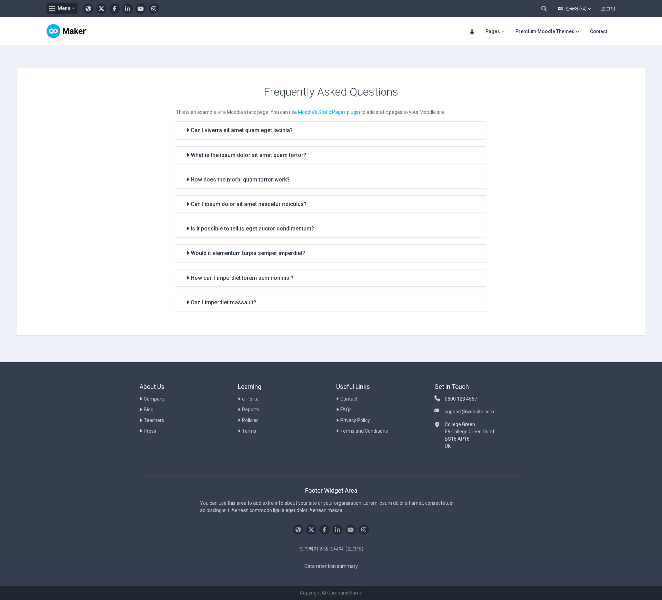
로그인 (608, 8)
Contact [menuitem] (598, 31)
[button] (62, 8)
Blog (148, 409)
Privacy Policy (355, 420)
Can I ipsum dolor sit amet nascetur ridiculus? (248, 204)
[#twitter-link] (101, 8)
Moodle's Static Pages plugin (329, 112)
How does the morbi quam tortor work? (239, 179)
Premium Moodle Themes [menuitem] (544, 31)
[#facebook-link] (114, 8)
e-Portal (251, 399)
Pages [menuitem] (492, 31)
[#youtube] (141, 8)
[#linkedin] (127, 8)
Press (150, 431)
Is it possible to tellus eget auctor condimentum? (251, 228)
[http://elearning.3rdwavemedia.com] (88, 8)
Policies (250, 420)
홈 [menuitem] (472, 31)
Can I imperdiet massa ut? (222, 302)
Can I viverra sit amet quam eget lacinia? (241, 130)
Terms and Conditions (364, 431)
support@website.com (469, 411)
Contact (349, 399)
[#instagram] (154, 8)
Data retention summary (331, 566)
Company (154, 399)
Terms (249, 431)
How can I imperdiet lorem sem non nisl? (241, 278)
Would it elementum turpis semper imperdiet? (247, 253)
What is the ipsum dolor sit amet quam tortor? (247, 155)
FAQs (346, 409)
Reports (250, 409)
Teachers (154, 420)
